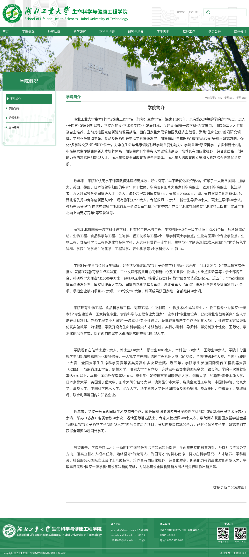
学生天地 (163, 31)
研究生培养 (136, 31)
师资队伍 (54, 31)
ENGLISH (193, 12)
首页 (6, 31)
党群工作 (189, 31)
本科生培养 (107, 31)
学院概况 (28, 31)
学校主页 (181, 12)
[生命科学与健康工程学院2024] (66, 13)
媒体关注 (240, 31)
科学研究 (80, 31)
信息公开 (214, 31)
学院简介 (241, 97)
